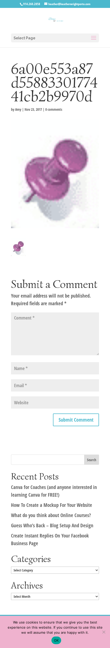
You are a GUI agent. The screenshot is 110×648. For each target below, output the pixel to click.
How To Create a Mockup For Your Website (51, 505)
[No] (103, 631)
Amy (18, 109)
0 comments (53, 109)
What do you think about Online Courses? (51, 515)
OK (56, 640)
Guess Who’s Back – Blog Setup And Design (52, 525)
